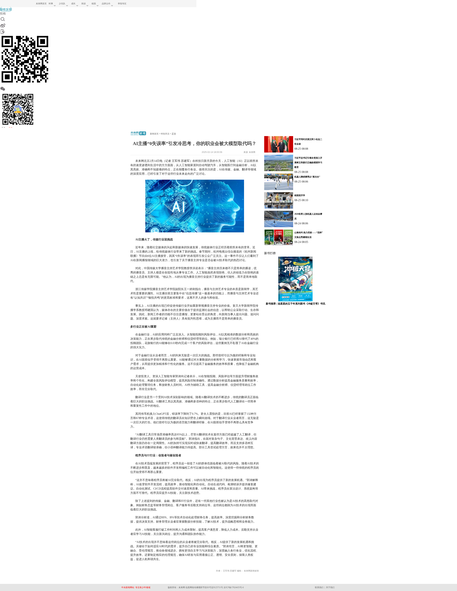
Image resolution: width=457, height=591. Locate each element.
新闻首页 (154, 134)
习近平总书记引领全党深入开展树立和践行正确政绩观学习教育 (308, 162)
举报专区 (122, 3)
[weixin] (98, 88)
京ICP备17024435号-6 (234, 587)
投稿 (3, 13)
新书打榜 (270, 253)
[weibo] (98, 25)
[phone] (98, 31)
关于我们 (330, 587)
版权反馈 (6, 9)
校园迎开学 (299, 195)
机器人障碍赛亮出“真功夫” (307, 177)
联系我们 (319, 587)
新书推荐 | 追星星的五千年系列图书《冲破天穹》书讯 (295, 303)
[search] (98, 19)
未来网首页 (41, 3)
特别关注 (165, 134)
